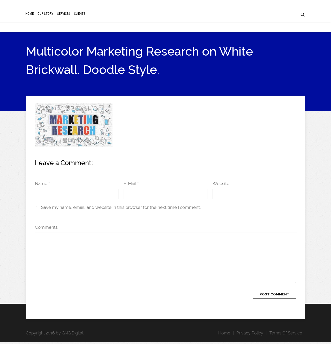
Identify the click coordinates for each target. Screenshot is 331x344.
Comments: (46, 227)
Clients (79, 14)
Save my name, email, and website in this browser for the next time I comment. (121, 207)
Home (29, 14)
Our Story (45, 14)
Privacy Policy (249, 333)
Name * (42, 183)
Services (63, 14)
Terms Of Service (285, 333)
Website (221, 183)
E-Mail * (131, 183)
